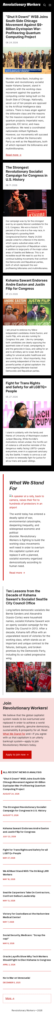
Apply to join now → (17, 754)
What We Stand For (14, 733)
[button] (44, 5)
